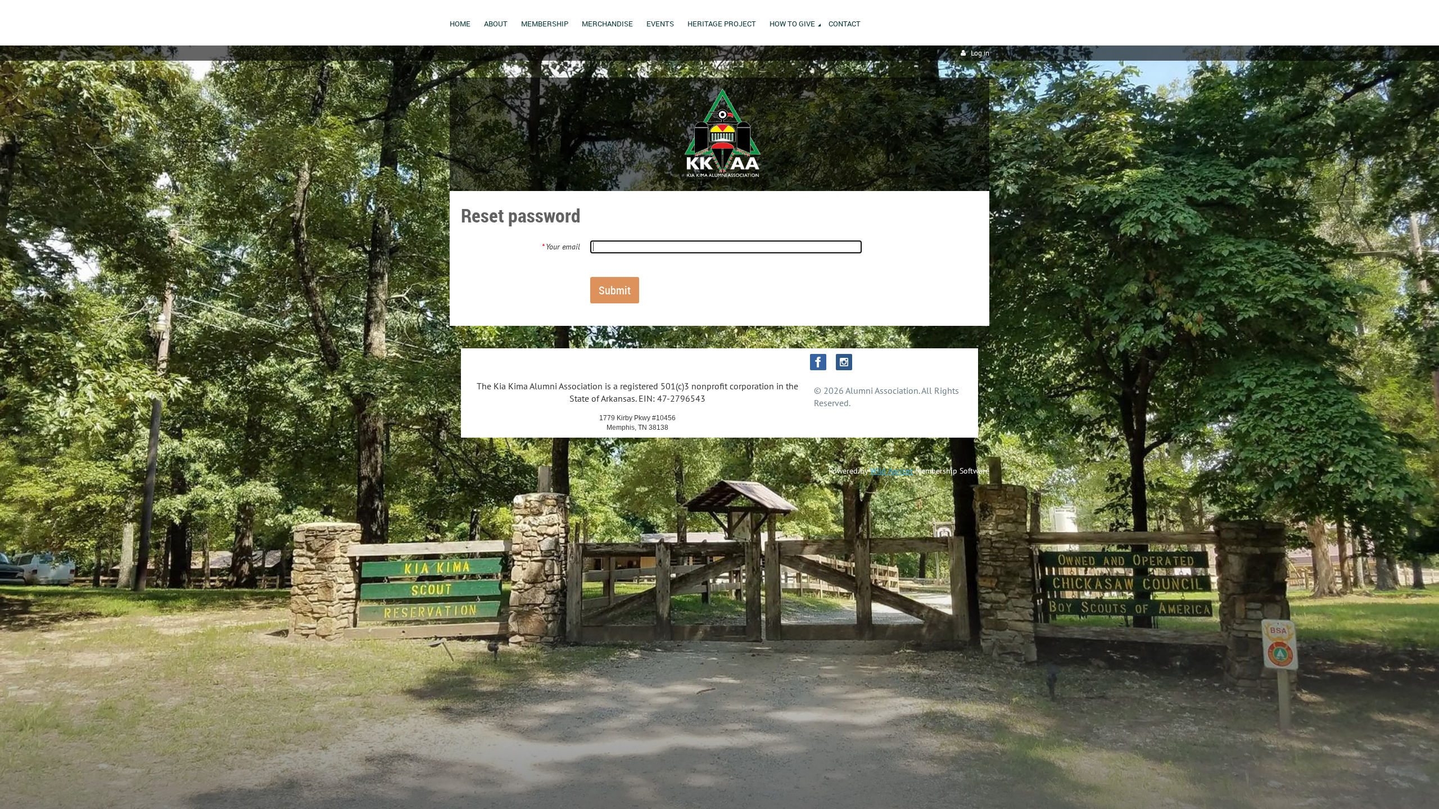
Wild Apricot (891, 471)
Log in (980, 53)
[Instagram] (844, 362)
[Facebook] (818, 362)
